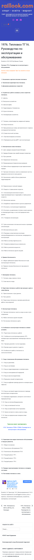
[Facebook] (21, 20)
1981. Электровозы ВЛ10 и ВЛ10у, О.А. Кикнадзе (9, 508)
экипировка (4, 499)
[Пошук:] (11, 529)
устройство (26, 496)
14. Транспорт (10, 492)
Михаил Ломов (18, 61)
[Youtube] (17, 20)
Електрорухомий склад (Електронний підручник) (16, 542)
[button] (17, 30)
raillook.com (17, 5)
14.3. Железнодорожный (22, 492)
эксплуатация (12, 499)
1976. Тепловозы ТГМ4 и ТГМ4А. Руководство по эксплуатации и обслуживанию (25, 510)
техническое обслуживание (14, 496)
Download (27, 481)
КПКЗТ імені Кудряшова (9, 535)
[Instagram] (13, 20)
